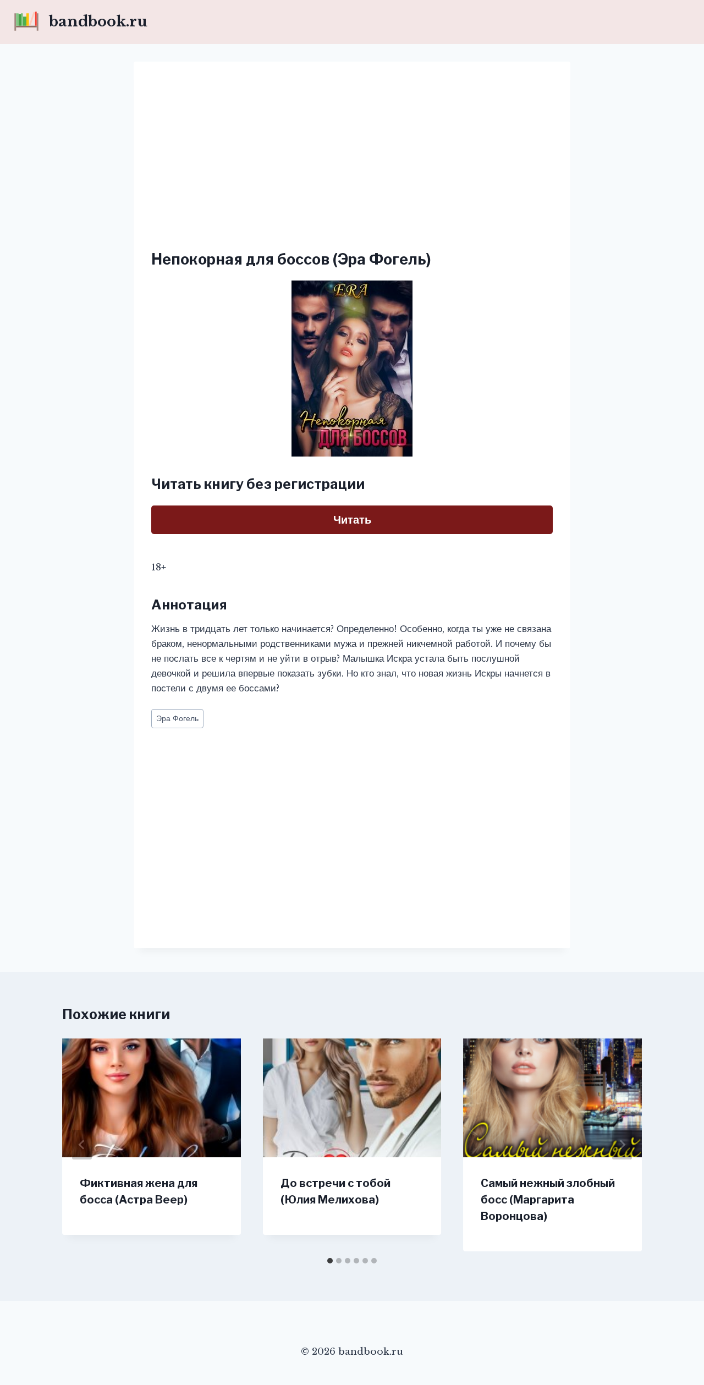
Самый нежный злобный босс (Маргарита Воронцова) (548, 1200)
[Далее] (622, 1144)
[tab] (330, 1260)
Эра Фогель (177, 718)
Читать (352, 519)
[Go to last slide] (82, 1144)
